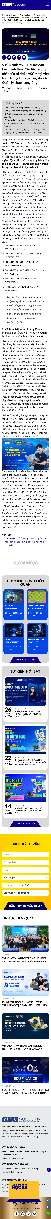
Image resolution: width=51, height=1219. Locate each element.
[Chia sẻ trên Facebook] (4, 57)
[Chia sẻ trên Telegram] (24, 57)
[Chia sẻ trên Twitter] (9, 57)
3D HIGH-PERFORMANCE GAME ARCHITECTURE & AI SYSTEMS (13, 607)
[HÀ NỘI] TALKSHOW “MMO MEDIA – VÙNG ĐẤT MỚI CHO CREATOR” (28, 714)
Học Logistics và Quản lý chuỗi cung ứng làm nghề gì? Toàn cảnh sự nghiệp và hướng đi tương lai (26, 541)
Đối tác (5, 91)
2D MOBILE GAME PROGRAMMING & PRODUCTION (36, 607)
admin (22, 88)
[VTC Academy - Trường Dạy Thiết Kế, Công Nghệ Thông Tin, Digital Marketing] (14, 5)
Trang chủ (6, 15)
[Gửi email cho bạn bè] (14, 57)
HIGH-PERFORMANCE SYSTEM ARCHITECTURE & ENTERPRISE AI (13, 641)
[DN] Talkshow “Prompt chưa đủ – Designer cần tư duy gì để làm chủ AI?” (30, 810)
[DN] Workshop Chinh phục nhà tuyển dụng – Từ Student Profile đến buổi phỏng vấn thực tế (30, 762)
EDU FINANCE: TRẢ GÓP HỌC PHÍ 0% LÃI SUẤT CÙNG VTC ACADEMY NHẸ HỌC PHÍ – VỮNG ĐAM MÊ (25, 1092)
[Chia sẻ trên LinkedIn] (19, 57)
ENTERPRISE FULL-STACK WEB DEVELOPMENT (36, 641)
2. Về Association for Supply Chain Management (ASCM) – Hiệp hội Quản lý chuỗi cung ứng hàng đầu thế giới (24, 123)
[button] (47, 4)
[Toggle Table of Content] (43, 103)
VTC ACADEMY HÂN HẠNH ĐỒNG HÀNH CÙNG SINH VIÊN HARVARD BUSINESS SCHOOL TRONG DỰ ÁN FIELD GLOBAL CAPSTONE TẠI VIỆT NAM (25, 1048)
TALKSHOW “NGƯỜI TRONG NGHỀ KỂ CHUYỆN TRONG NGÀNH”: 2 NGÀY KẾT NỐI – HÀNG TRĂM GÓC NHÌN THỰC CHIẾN (24, 960)
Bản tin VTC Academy (22, 15)
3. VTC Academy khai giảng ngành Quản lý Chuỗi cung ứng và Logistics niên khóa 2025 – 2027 (24, 131)
